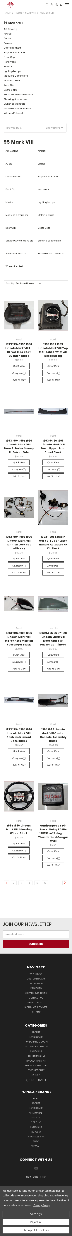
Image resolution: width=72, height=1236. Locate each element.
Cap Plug (36, 1122)
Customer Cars (36, 978)
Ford (36, 1098)
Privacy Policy (36, 1002)
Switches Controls (14, 104)
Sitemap (36, 1012)
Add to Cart (19, 379)
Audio (7, 38)
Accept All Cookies (36, 1230)
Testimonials (36, 983)
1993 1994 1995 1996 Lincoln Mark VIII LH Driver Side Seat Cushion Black (18, 350)
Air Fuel (8, 34)
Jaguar (36, 1032)
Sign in (28, 1007)
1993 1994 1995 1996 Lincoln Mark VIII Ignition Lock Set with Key (19, 542)
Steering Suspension (16, 99)
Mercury (36, 1131)
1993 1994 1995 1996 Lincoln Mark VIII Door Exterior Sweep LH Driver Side (19, 446)
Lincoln (36, 1075)
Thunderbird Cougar (36, 1041)
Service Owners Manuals (18, 94)
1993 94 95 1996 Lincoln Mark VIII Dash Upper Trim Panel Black (53, 446)
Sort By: (10, 283)
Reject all (36, 1222)
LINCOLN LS (36, 1127)
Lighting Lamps (12, 71)
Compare (17, 373)
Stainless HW (36, 1136)
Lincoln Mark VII (36, 1056)
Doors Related (12, 47)
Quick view (19, 366)
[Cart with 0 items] (61, 4)
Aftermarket (36, 1112)
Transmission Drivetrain (18, 108)
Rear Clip (9, 85)
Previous (6, 1232)
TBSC (36, 1141)
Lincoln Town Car (36, 1065)
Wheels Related (13, 113)
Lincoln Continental (36, 1046)
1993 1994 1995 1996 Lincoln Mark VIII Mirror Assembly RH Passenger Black (19, 638)
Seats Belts (10, 90)
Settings (36, 1214)
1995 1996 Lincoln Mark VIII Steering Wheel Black (19, 829)
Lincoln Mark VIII (36, 1060)
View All (36, 1146)
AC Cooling (10, 29)
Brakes (8, 43)
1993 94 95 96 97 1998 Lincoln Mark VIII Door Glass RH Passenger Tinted (53, 638)
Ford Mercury (36, 1070)
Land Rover (36, 1036)
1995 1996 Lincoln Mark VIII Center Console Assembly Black (53, 735)
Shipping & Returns (36, 993)
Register (42, 1007)
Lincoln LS (36, 1051)
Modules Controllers (16, 76)
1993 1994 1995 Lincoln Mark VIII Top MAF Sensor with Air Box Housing (53, 350)
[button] (35, 127)
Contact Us (36, 997)
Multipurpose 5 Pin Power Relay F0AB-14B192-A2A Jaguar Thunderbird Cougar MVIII (53, 833)
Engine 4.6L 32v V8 (14, 52)
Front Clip (9, 57)
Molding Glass (12, 80)
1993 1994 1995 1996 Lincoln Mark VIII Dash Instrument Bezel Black (19, 735)
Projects (36, 988)
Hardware (10, 62)
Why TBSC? (36, 973)
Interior (8, 66)
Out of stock (18, 572)
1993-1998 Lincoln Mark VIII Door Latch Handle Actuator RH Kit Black (53, 542)
